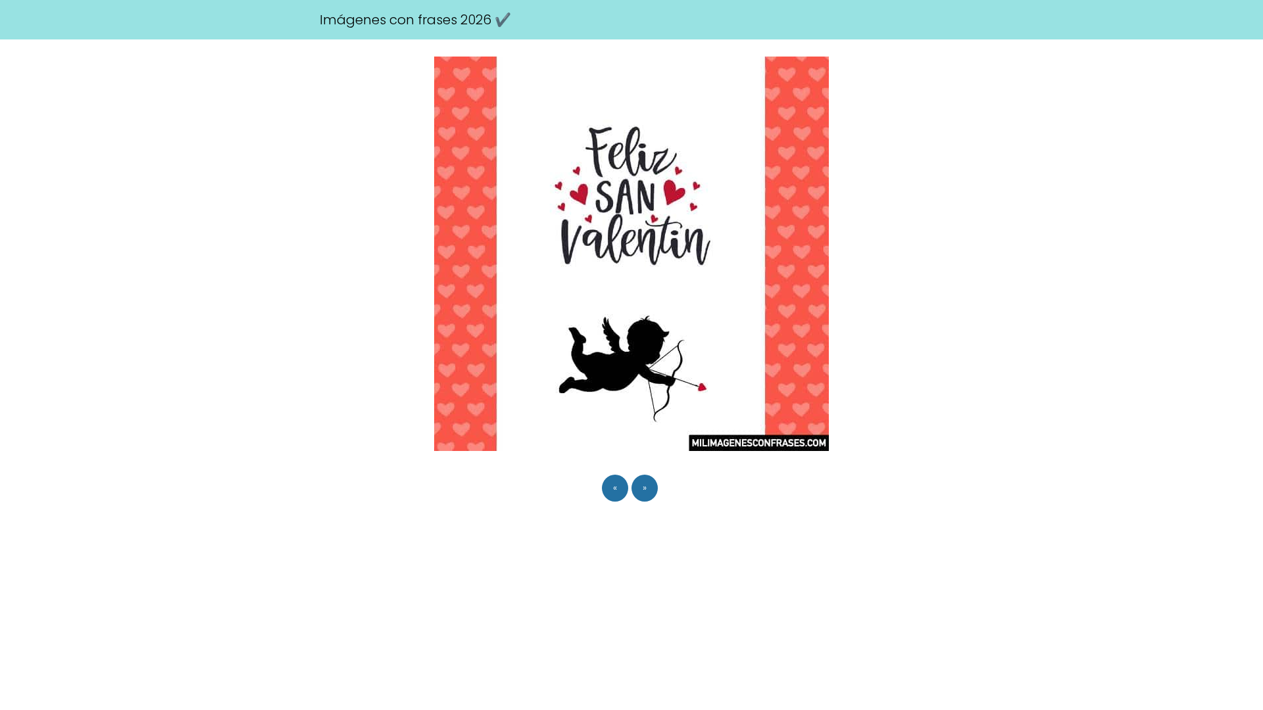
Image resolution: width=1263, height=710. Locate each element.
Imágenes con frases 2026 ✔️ (415, 20)
